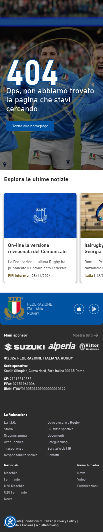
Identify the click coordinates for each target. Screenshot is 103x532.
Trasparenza (13, 448)
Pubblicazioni (87, 486)
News (8, 499)
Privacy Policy (65, 521)
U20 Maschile (14, 486)
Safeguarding (58, 442)
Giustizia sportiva (60, 429)
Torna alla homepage (30, 126)
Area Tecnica (14, 442)
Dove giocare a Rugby (64, 422)
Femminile (12, 479)
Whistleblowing (47, 525)
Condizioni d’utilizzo (38, 521)
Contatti (53, 455)
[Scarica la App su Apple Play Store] (79, 309)
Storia (8, 429)
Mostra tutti (83, 335)
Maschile (11, 473)
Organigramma (15, 435)
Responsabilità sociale (21, 455)
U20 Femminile (15, 492)
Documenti (56, 435)
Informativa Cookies (19, 525)
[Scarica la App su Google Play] (94, 309)
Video (81, 479)
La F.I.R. (10, 422)
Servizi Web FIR (59, 448)
